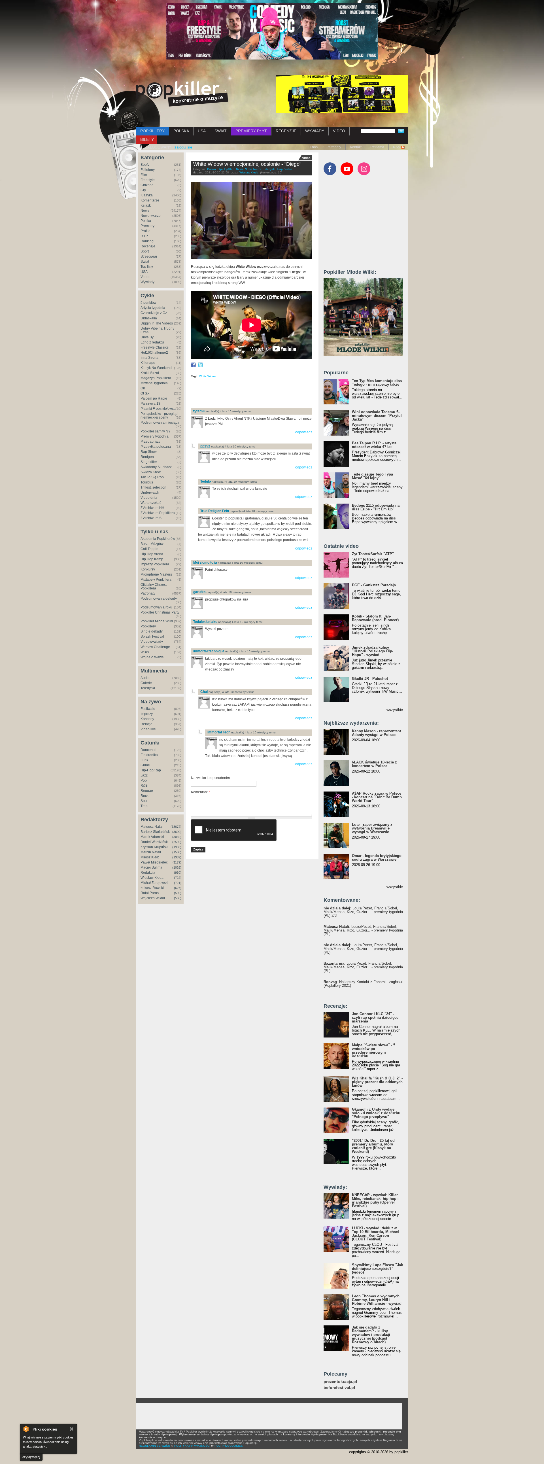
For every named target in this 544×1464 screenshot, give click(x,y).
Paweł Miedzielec (154, 862)
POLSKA (181, 131)
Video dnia (149, 498)
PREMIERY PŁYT (251, 131)
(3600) (176, 831)
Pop (144, 780)
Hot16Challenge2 (154, 353)
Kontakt (356, 147)
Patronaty (333, 147)
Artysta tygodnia (153, 308)
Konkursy (148, 569)
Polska (146, 221)
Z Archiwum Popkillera (158, 513)
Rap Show (149, 452)
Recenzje (148, 246)
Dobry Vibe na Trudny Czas (157, 330)
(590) (177, 893)
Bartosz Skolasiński (156, 832)
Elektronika (149, 755)
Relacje (146, 724)
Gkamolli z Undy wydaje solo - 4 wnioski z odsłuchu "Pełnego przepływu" (376, 1113)
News (145, 211)
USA (202, 131)
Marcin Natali (151, 852)
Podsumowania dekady (159, 599)
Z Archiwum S (151, 518)
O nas (313, 147)
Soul (144, 801)
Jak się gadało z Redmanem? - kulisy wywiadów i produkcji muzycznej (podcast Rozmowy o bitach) (371, 1334)
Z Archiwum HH (152, 508)
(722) (177, 877)
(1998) (176, 847)
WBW (145, 652)
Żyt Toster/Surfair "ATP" (373, 554)
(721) (177, 882)
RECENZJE (286, 131)
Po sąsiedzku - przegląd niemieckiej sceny (159, 415)
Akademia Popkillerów (158, 539)
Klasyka (147, 195)
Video (145, 277)
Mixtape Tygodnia (154, 383)
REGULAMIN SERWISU (154, 1445)
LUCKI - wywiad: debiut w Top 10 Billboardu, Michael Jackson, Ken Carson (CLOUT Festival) (375, 1233)
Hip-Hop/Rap (151, 770)
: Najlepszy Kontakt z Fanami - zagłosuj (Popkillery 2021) (363, 984)
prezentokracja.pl (340, 1382)
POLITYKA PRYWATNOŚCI (192, 1445)
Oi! (143, 388)
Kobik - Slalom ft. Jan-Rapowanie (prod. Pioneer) (375, 618)
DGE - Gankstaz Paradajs (374, 585)
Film (144, 175)
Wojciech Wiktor (153, 898)
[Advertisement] (257, 394)
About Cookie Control (25, 1429)
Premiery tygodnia (155, 436)
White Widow (207, 376)
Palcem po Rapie (154, 398)
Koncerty (147, 719)
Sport (145, 251)
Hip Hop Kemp (152, 559)
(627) (177, 888)
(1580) (176, 852)
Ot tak (145, 393)
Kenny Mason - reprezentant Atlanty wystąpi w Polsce (376, 733)
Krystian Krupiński (154, 847)
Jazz (144, 775)
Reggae (147, 791)
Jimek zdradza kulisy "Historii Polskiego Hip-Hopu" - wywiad (372, 651)
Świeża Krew (151, 472)
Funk (144, 760)
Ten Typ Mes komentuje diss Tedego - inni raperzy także (377, 383)
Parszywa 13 (150, 404)
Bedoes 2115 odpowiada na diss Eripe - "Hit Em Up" (376, 507)
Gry (143, 190)
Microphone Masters (156, 574)
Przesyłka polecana (156, 447)
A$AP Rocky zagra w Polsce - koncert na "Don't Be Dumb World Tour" (377, 797)
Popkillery (148, 626)
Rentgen (147, 457)
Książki (146, 205)
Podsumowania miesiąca (160, 423)
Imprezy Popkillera (155, 564)
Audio (145, 678)
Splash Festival (152, 636)
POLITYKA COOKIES (228, 1445)
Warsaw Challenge (155, 647)
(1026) (176, 867)
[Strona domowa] (182, 94)
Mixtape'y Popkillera (156, 580)
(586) (177, 898)
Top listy (147, 267)
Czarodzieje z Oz (154, 313)
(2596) (176, 842)
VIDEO (339, 131)
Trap (144, 806)
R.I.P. (144, 236)
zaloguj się (183, 147)
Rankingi (147, 241)
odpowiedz (303, 432)
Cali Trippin (149, 549)
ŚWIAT (220, 131)
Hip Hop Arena (152, 554)
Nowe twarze (151, 216)
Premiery (147, 226)
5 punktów (148, 303)
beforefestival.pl (339, 1387)
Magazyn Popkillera (156, 378)
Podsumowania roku (156, 607)
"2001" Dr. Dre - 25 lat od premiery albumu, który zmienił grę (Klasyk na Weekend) (373, 1146)
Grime (145, 765)
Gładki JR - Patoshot (370, 678)
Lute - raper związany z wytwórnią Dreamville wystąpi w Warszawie (372, 828)
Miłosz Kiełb (150, 857)
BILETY (147, 139)
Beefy (145, 165)
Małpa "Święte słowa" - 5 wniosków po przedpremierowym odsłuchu (373, 1050)
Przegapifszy (150, 442)
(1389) (176, 857)
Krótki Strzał (150, 373)
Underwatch (150, 493)
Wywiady (147, 282)
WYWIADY (314, 131)
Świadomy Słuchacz (156, 467)
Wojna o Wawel (153, 657)
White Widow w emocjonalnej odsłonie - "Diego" (247, 164)
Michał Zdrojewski (154, 883)
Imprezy (147, 714)
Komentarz (200, 792)
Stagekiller (149, 462)
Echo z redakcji (152, 342)
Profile (145, 231)
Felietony (148, 170)
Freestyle (148, 180)
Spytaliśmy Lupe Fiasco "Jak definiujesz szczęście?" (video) (377, 1268)
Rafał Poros (150, 893)
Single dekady (152, 631)
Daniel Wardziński (155, 842)
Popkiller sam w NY (156, 431)
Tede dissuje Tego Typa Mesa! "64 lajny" (372, 476)
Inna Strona (149, 358)
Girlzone (147, 185)
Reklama (377, 147)
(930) (177, 872)
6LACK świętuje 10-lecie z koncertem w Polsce (374, 764)
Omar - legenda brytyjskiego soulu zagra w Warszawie (376, 858)
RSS (396, 147)
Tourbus (147, 482)
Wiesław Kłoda (152, 878)
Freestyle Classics (155, 347)
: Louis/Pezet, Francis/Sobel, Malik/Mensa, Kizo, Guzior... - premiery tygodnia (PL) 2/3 (363, 912)
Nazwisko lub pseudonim (210, 778)
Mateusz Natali (152, 827)
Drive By (147, 337)
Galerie (146, 683)
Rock (144, 796)
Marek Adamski (152, 837)
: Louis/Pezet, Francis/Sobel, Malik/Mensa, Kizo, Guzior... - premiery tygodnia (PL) (363, 930)
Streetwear (149, 256)
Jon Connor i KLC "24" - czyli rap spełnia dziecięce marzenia (375, 1017)
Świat (145, 262)
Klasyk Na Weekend (156, 368)
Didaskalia (149, 318)
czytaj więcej (31, 1457)
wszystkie (394, 710)
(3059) (176, 837)
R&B (144, 786)
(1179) (177, 862)
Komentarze (150, 200)
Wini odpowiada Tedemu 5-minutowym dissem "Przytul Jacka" (377, 415)
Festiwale (148, 709)
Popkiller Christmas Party (160, 612)
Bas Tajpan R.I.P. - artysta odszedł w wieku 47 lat (374, 445)
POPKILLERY (152, 131)
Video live (148, 729)
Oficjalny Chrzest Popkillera (154, 586)
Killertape (148, 363)
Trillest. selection (153, 487)
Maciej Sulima (151, 867)
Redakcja (148, 873)
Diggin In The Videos (157, 323)
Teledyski (148, 688)
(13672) (176, 826)
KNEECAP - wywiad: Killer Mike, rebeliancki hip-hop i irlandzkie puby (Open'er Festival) (375, 1200)
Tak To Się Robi (153, 477)
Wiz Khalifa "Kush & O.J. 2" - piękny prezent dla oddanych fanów (377, 1082)
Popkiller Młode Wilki (157, 621)
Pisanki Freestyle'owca (158, 409)
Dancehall (148, 750)
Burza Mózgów (152, 544)
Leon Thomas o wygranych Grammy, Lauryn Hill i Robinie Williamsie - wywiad (376, 1300)
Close (72, 1429)
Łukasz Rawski (152, 888)
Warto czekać (151, 503)
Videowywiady (152, 642)
